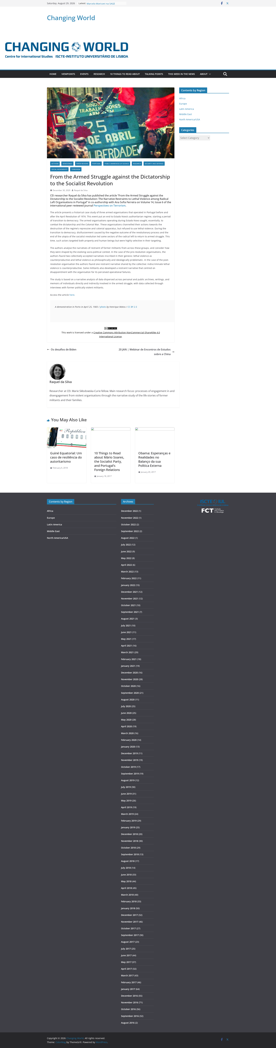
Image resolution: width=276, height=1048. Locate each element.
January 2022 (128, 585)
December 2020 (129, 672)
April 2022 (126, 564)
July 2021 (126, 625)
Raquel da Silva (81, 190)
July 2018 (126, 867)
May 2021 (126, 638)
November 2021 (129, 598)
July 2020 (126, 706)
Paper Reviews (82, 163)
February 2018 (129, 901)
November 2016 (129, 1002)
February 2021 (129, 659)
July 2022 (126, 544)
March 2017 (127, 975)
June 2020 (126, 712)
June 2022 (126, 551)
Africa (182, 98)
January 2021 (128, 665)
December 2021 (129, 591)
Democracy (67, 163)
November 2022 (129, 517)
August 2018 (127, 861)
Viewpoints (68, 73)
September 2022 (130, 531)
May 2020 (126, 719)
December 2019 (129, 753)
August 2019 (127, 780)
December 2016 (129, 995)
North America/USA (189, 119)
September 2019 (130, 773)
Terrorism (75, 169)
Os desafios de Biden (63, 349)
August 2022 (127, 537)
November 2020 (129, 679)
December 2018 (129, 834)
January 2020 (128, 746)
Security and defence (154, 163)
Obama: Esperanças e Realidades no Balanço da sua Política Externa (154, 459)
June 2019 (126, 793)
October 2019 (128, 766)
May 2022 (126, 558)
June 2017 (126, 955)
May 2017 (126, 962)
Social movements (59, 169)
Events (84, 73)
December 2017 (129, 915)
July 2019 (126, 787)
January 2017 (128, 989)
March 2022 (127, 571)
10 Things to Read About (125, 73)
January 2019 (128, 827)
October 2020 (128, 685)
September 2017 (130, 935)
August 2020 (127, 699)
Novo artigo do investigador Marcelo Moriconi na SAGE (101, 5)
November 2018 (129, 840)
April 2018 (126, 888)
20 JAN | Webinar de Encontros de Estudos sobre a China (145, 352)
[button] (209, 74)
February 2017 (129, 982)
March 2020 (127, 733)
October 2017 (128, 928)
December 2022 (129, 510)
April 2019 (126, 807)
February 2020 (129, 739)
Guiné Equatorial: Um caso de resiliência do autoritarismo (66, 457)
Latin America (186, 108)
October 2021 (128, 605)
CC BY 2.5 (132, 306)
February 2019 (129, 820)
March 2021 (127, 652)
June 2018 (126, 874)
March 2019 (127, 813)
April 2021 (126, 645)
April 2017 (126, 968)
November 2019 (129, 760)
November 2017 (129, 921)
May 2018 (126, 881)
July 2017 (126, 948)
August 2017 (127, 941)
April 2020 (126, 726)
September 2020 (130, 692)
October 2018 (128, 847)
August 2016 (127, 1022)
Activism (54, 163)
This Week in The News (181, 73)
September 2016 (130, 1016)
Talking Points (154, 73)
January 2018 (128, 908)
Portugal (96, 163)
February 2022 (129, 578)
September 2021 (130, 611)
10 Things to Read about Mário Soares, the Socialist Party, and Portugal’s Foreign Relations (109, 461)
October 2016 (128, 1009)
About (203, 73)
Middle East (185, 114)
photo (103, 306)
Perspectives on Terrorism (110, 205)
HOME (53, 73)
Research (99, 73)
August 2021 (127, 618)
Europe (183, 103)
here (71, 294)
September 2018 (130, 854)
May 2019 (126, 800)
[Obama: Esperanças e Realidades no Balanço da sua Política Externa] (154, 429)
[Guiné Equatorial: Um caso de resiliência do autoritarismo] (66, 429)
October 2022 (128, 524)
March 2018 (127, 894)
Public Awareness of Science (117, 163)
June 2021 (126, 632)
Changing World (71, 17)
